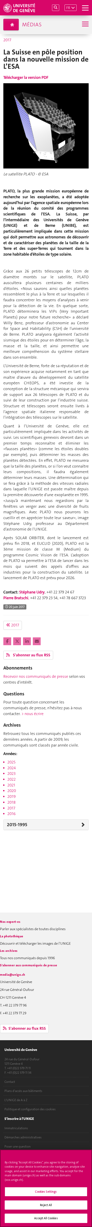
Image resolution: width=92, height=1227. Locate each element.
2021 (11, 785)
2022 (11, 779)
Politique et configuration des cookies (30, 1109)
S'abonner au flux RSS (31, 655)
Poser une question (17, 1146)
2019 (11, 796)
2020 (11, 790)
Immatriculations (16, 1128)
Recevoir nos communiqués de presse (35, 676)
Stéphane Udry (32, 592)
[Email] (37, 641)
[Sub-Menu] (85, 24)
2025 (11, 762)
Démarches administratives (23, 1137)
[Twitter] (17, 641)
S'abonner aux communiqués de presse (28, 965)
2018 (11, 802)
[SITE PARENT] (11, 24)
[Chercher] (55, 7)
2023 (11, 773)
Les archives (9, 951)
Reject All (46, 1205)
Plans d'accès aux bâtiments (23, 1091)
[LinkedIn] (27, 641)
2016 (11, 813)
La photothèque (11, 936)
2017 (7, 40)
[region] (46, 1188)
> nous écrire (32, 713)
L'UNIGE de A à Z (15, 1100)
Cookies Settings (46, 1192)
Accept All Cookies (46, 1218)
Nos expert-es (10, 922)
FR (68, 7)
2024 (11, 768)
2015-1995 (17, 825)
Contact (9, 1082)
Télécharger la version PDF (25, 77)
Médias (32, 24)
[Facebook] (7, 641)
